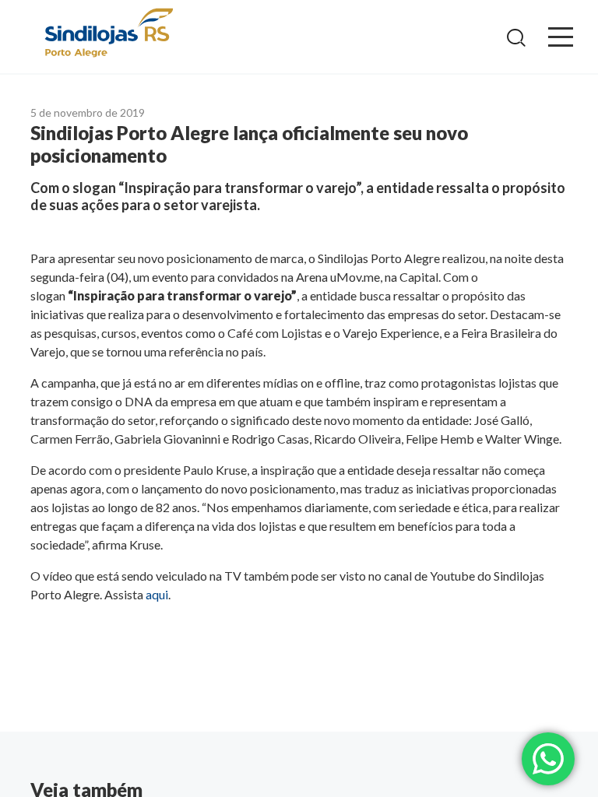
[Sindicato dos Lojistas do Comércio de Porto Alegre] (108, 34)
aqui (157, 594)
